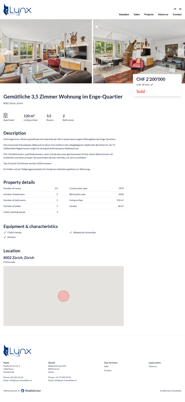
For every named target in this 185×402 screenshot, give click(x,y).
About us (163, 14)
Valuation (124, 14)
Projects (148, 14)
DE (180, 9)
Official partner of (11, 390)
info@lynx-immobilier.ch (21, 380)
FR (175, 9)
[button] (180, 51)
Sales (137, 14)
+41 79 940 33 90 (63, 377)
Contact (177, 14)
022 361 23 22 (16, 377)
